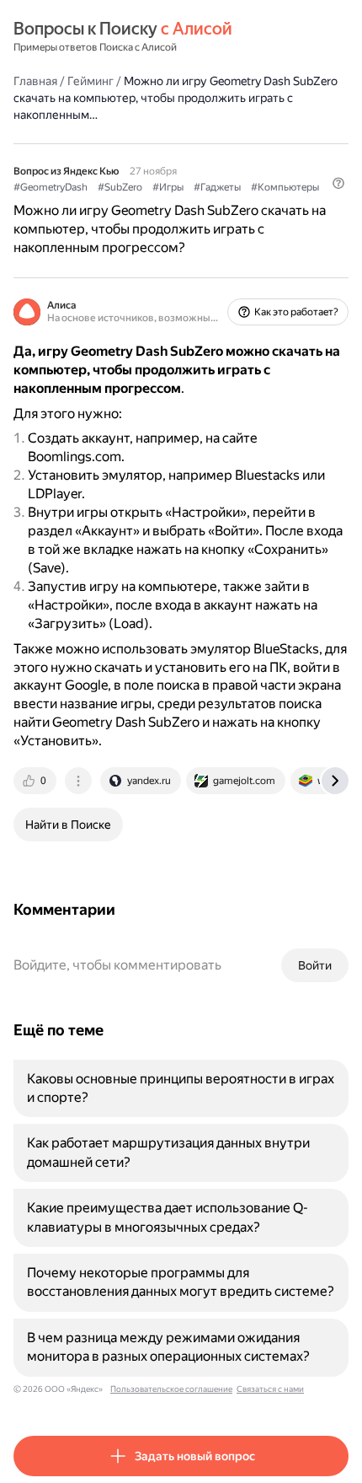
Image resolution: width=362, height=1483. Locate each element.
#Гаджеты (217, 187)
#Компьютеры (285, 187)
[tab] (36, 780)
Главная (35, 81)
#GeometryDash (50, 187)
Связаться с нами (270, 1389)
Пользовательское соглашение (171, 1389)
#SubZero (120, 187)
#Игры (168, 187)
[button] (338, 183)
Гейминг (90, 81)
